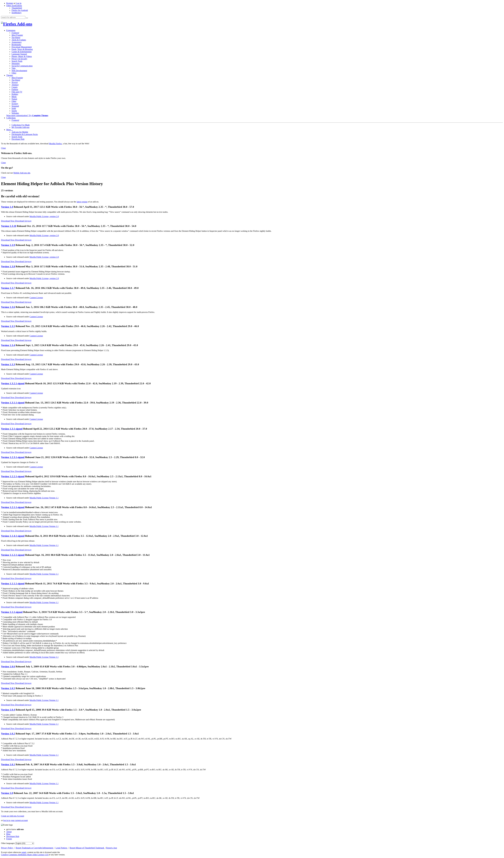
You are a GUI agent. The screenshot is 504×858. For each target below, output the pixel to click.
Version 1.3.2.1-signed (13, 383)
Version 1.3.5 (8, 326)
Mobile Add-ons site (21, 173)
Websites (15, 113)
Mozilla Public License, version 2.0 (44, 216)
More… (9, 130)
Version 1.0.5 (8, 688)
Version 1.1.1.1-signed (13, 583)
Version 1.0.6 (8, 666)
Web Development (19, 70)
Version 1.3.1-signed (12, 428)
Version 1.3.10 (8, 226)
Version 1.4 (7, 206)
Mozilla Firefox (55, 143)
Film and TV (17, 92)
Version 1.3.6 (8, 307)
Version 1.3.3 (8, 364)
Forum (9, 839)
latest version (82, 202)
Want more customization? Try (27, 115)
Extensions (10, 30)
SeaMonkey (17, 13)
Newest (15, 82)
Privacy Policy (7, 848)
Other (14, 73)
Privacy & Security (19, 59)
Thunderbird (17, 8)
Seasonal (15, 106)
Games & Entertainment (22, 52)
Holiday (15, 94)
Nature (14, 99)
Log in (18, 3)
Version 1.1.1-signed (12, 612)
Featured (15, 33)
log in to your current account (15, 820)
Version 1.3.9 (8, 245)
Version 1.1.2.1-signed (13, 555)
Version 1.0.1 (8, 764)
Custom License (36, 297)
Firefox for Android (20, 10)
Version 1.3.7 (8, 288)
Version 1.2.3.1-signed (13, 457)
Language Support (19, 54)
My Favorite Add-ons (20, 127)
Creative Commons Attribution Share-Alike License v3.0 (25, 855)
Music (14, 96)
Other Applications (14, 5)
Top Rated (16, 37)
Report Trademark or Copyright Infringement (35, 848)
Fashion (15, 89)
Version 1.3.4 (8, 345)
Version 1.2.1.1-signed (13, 507)
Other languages (8, 843)
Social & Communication (22, 66)
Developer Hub (18, 139)
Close (3, 148)
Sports (14, 111)
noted (24, 852)
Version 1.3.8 (8, 266)
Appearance (17, 42)
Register (9, 3)
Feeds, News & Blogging (22, 49)
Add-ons (24, 24)
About (9, 832)
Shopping (16, 63)
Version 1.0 (7, 793)
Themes (9, 75)
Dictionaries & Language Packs (25, 134)
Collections (11, 118)
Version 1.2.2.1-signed (13, 476)
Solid (14, 108)
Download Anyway (23, 221)
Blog (8, 834)
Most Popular (17, 35)
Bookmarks (16, 44)
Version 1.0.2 (8, 733)
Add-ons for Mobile (20, 132)
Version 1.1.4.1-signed (13, 535)
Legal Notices (62, 848)
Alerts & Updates (19, 40)
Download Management (22, 47)
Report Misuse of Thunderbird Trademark (87, 848)
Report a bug (111, 848)
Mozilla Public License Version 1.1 (44, 498)
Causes (14, 87)
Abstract (15, 85)
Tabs (13, 68)
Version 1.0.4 (8, 709)
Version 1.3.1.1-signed (13, 402)
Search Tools (17, 61)
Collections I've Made (21, 125)
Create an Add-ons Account (12, 816)
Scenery (15, 104)
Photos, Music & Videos (22, 56)
